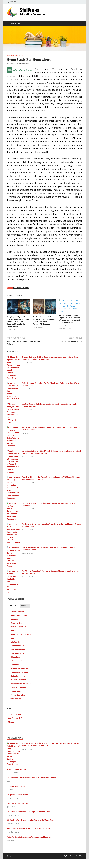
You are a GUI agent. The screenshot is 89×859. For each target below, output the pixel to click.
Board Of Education (18, 615)
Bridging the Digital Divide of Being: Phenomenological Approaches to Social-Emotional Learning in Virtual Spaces (18, 321)
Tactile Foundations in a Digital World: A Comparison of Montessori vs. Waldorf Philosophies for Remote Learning (70, 320)
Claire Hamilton (24, 63)
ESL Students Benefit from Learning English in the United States (30, 820)
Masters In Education (19, 672)
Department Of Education (20, 634)
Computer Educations (19, 623)
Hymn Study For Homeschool (17, 769)
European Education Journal (17, 795)
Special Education (17, 695)
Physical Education (18, 687)
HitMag (79, 856)
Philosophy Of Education (15, 56)
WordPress (70, 856)
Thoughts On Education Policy (18, 803)
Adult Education (17, 612)
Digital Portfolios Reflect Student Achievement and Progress (29, 837)
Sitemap (11, 722)
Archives (24, 606)
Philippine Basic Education (16, 786)
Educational (15, 657)
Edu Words (15, 642)
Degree (13, 630)
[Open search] (80, 23)
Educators (14, 665)
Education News (17, 646)
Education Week (17, 653)
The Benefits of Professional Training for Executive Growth (28, 812)
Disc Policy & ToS (15, 718)
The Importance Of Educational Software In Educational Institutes (31, 778)
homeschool (18, 287)
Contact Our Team (15, 714)
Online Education (17, 676)
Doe (12, 638)
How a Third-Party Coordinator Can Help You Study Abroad (29, 828)
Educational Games (18, 661)
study (26, 287)
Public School (16, 691)
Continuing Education (19, 627)
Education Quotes (17, 649)
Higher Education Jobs (19, 668)
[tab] (13, 606)
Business (14, 619)
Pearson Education (18, 680)
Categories (13, 606)
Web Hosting (15, 699)
